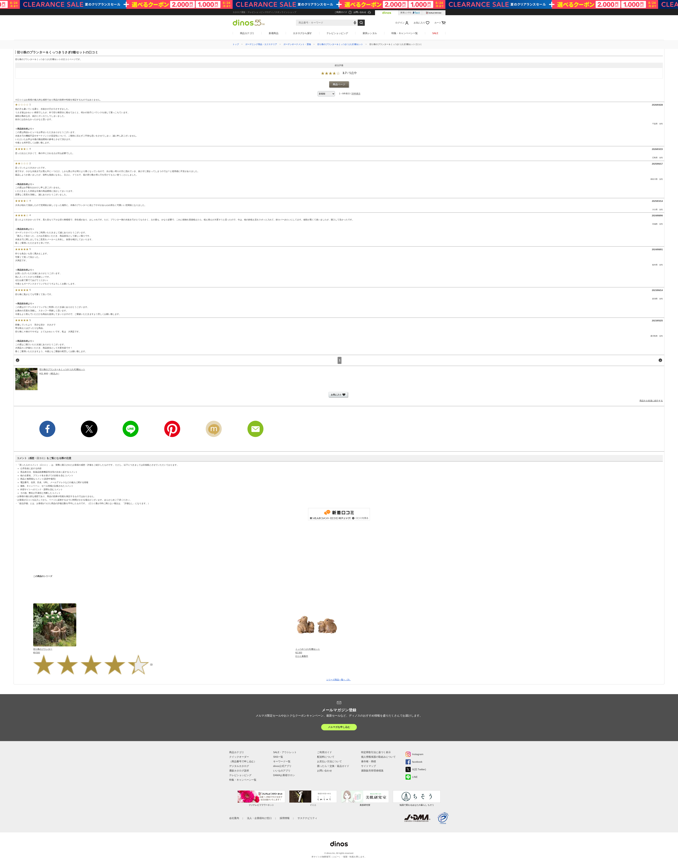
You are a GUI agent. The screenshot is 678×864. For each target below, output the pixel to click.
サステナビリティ (307, 818)
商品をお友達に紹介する (651, 400)
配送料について (325, 756)
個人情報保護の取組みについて (378, 756)
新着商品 (273, 33)
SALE (435, 33)
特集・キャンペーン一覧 (404, 33)
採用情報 (285, 818)
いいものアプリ (281, 770)
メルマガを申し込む (339, 727)
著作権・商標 (368, 761)
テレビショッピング (337, 33)
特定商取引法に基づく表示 (376, 752)
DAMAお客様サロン (284, 775)
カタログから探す (302, 33)
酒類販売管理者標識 (372, 770)
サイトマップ (368, 766)
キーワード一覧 (281, 761)
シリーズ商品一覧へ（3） (338, 679)
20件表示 (356, 94)
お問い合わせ (324, 770)
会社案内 (234, 818)
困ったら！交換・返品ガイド (333, 766)
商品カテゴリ (247, 33)
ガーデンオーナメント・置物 (297, 44)
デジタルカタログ (239, 766)
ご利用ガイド (324, 752)
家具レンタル (370, 33)
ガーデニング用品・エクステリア (261, 44)
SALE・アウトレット (285, 752)
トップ (236, 44)
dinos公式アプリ (282, 766)
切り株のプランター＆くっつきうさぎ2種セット (340, 44)
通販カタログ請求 (239, 770)
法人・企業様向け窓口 (259, 818)
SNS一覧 (278, 756)
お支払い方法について (329, 761)
